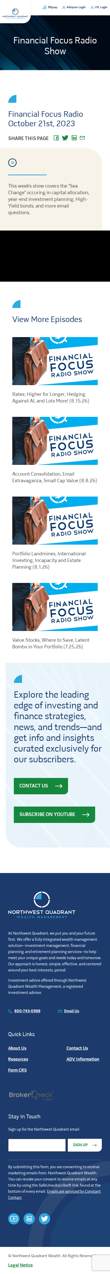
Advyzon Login (76, 7)
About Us (17, 1048)
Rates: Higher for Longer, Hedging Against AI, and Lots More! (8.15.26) (50, 398)
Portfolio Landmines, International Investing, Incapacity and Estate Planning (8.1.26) (49, 561)
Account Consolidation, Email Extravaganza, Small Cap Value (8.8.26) (54, 478)
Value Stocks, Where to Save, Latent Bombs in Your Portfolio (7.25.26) (50, 644)
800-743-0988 (27, 1011)
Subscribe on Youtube (47, 814)
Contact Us (33, 786)
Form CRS (17, 1070)
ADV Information (83, 1059)
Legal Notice (20, 1265)
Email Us (71, 1011)
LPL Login (101, 7)
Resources (18, 1059)
